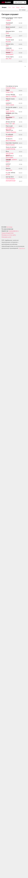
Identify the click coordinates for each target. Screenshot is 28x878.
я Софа (8, 29)
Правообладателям (7, 233)
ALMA (8, 166)
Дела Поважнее (11, 140)
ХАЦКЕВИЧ (9, 136)
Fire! (10, 58)
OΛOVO (8, 24)
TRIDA (8, 119)
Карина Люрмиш (11, 132)
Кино (7, 123)
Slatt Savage (9, 153)
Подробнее (22, 248)
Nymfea (12, 111)
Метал (23, 7)
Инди (17, 7)
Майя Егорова (10, 144)
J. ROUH (8, 20)
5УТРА (8, 174)
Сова (7, 33)
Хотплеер (9, 227)
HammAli (8, 88)
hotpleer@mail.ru (14, 231)
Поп (9, 7)
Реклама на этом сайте (9, 235)
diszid (12, 105)
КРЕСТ (8, 161)
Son (7, 58)
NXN (7, 46)
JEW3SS (13, 96)
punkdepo (9, 37)
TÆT (13, 123)
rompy (8, 92)
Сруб (7, 111)
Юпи (11, 92)
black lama (9, 170)
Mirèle (7, 100)
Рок (13, 7)
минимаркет (10, 54)
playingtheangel (10, 180)
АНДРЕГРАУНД (10, 149)
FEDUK (8, 50)
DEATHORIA (9, 157)
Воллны (8, 41)
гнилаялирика (10, 178)
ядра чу (8, 96)
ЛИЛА (8, 105)
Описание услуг (6, 237)
